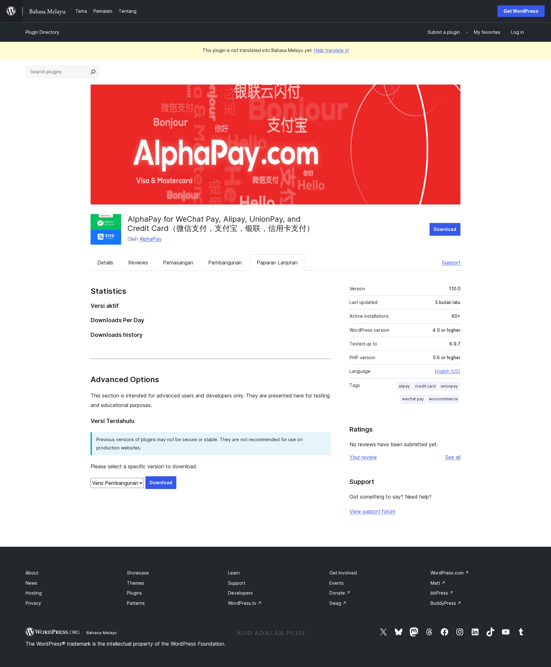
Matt (437, 583)
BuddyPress (445, 603)
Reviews (138, 262)
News (31, 583)
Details (105, 262)
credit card (425, 386)
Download (445, 229)
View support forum (372, 511)
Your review (363, 457)
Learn (234, 572)
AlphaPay (151, 239)
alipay (404, 386)
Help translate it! (331, 50)
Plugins (134, 593)
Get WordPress (521, 11)
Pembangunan (225, 262)
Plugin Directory (42, 32)
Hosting (34, 593)
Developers (240, 593)
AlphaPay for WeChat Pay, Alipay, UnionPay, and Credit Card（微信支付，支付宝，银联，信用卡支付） (221, 223)
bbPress (441, 593)
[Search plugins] (93, 71)
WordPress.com (449, 572)
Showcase (138, 572)
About (32, 572)
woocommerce (443, 398)
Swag (338, 603)
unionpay (449, 386)
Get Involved (343, 572)
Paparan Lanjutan (277, 262)
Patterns (136, 603)
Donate (339, 593)
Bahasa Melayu (101, 632)
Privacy (33, 603)
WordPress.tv (245, 603)
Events (336, 583)
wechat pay (413, 398)
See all (452, 457)
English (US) (447, 371)
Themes (135, 583)
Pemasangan (178, 262)
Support (451, 262)
